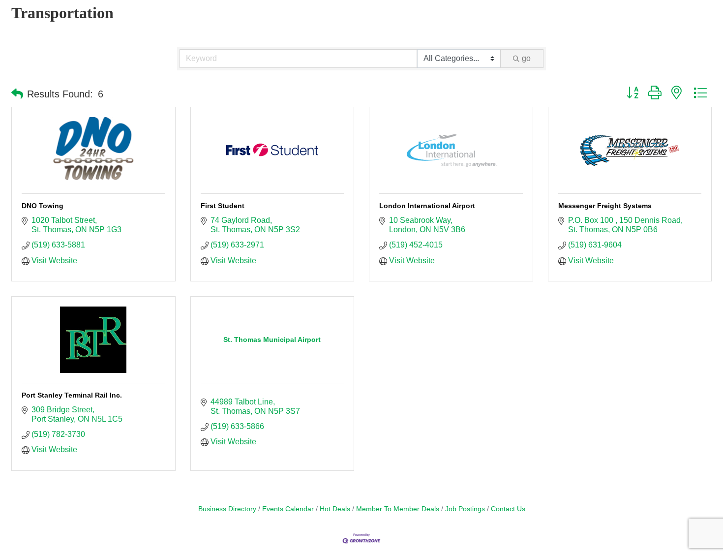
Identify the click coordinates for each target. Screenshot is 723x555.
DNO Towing (42, 206)
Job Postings (465, 509)
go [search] (526, 58)
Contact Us (508, 509)
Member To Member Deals (397, 509)
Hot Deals (335, 509)
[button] (17, 94)
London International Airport (427, 206)
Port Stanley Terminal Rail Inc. (72, 395)
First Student (222, 206)
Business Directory (227, 509)
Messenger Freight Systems (605, 206)
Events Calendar (288, 509)
